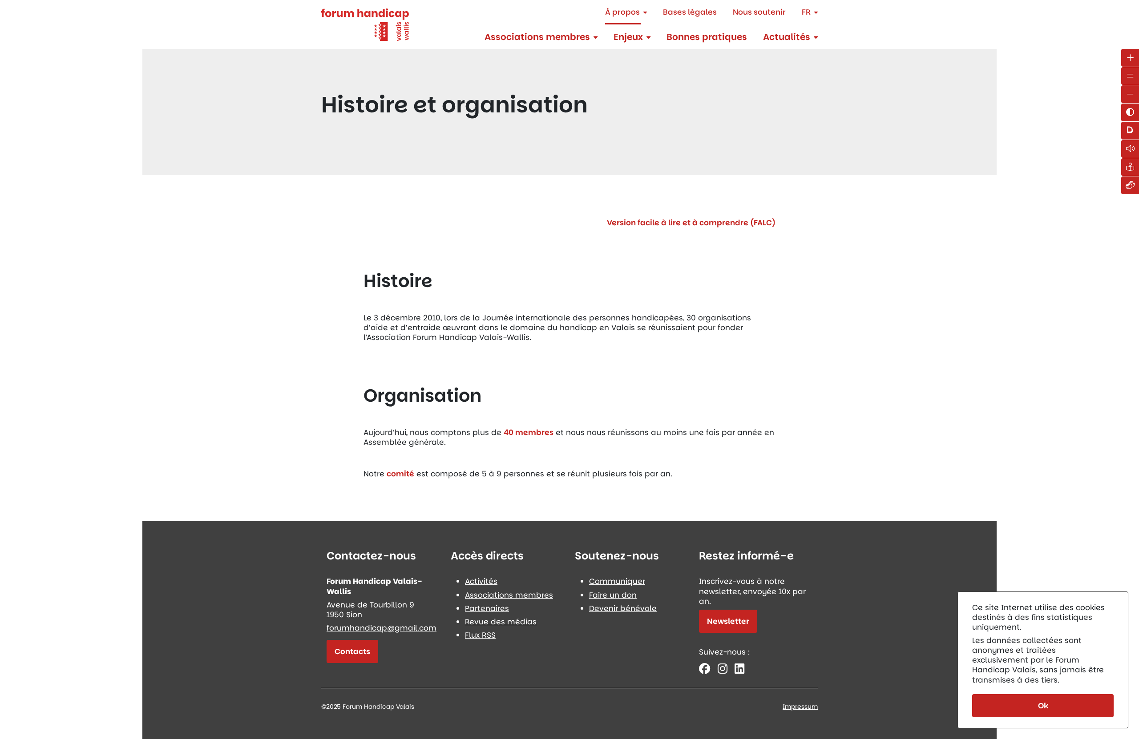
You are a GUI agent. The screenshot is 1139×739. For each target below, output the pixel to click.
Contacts (352, 651)
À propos (622, 12)
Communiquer (617, 581)
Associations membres (537, 37)
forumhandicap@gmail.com (381, 628)
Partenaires (487, 608)
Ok (1043, 705)
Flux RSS (480, 635)
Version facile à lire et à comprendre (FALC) (691, 222)
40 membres (528, 432)
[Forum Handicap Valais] (365, 24)
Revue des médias (501, 621)
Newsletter (728, 621)
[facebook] (705, 669)
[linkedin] (739, 669)
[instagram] (722, 669)
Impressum (800, 707)
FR (806, 12)
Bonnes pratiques (706, 37)
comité (400, 473)
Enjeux (628, 37)
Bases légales (690, 12)
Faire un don (613, 595)
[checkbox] (1130, 112)
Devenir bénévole (623, 608)
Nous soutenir (759, 12)
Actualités (786, 37)
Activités (481, 581)
